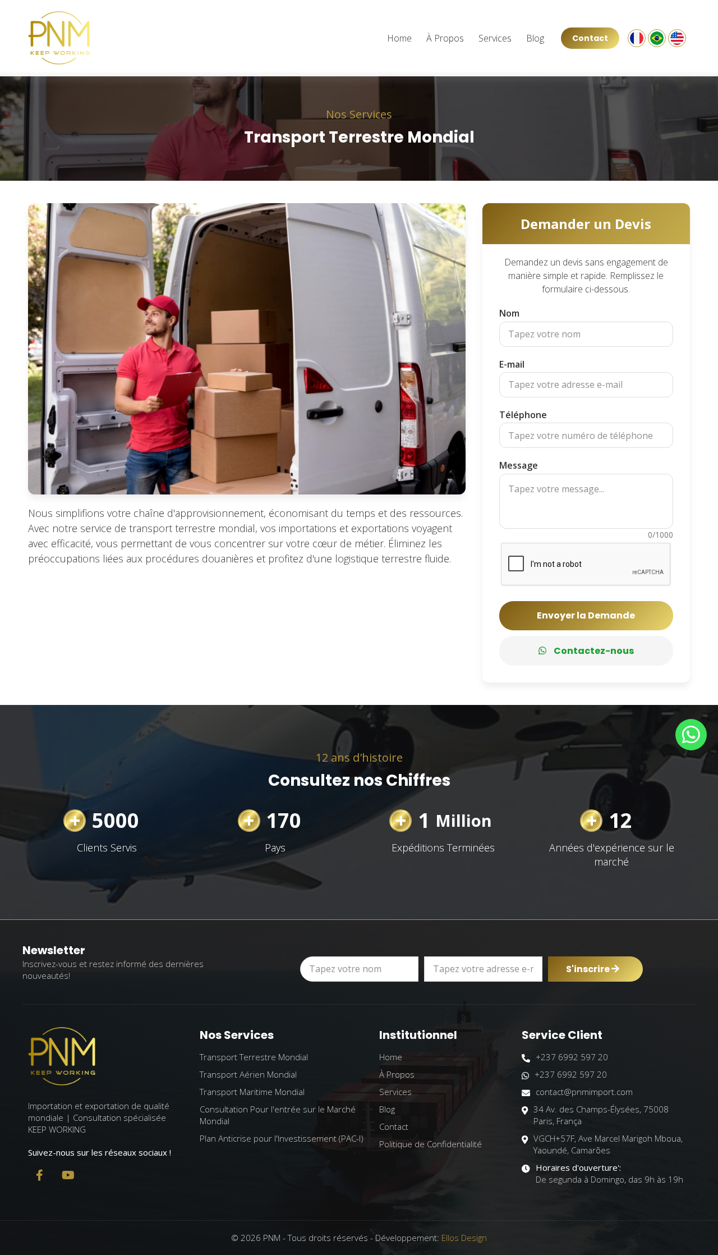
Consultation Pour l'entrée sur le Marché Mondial (278, 1114)
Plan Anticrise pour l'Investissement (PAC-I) (281, 1138)
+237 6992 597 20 (572, 1056)
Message (518, 465)
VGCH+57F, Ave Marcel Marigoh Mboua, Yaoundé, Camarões (608, 1144)
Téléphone (523, 415)
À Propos (445, 38)
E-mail (511, 364)
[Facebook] (39, 1175)
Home (399, 38)
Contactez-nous (593, 650)
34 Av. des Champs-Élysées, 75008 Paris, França (601, 1114)
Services (495, 38)
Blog (535, 38)
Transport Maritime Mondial (252, 1091)
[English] (677, 38)
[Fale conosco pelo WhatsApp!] (691, 734)
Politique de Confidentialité (430, 1143)
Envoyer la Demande (586, 615)
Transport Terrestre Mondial (254, 1056)
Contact (590, 38)
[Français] (637, 38)
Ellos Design (464, 1237)
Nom (509, 313)
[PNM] (59, 38)
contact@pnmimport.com (584, 1091)
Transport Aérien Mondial (248, 1074)
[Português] (657, 38)
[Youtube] (68, 1175)
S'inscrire (588, 969)
